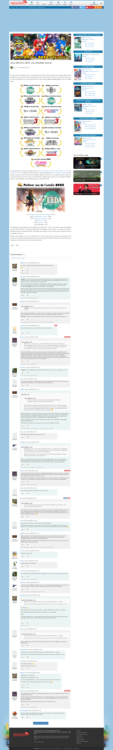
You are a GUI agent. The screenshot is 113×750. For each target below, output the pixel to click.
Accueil (12, 7)
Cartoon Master (54, 737)
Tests (37, 4)
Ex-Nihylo (22, 325)
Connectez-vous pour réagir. (18, 258)
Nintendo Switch (23, 7)
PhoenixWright (24, 649)
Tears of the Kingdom (43, 170)
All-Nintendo (50, 748)
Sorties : (84, 41)
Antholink (22, 276)
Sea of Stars (66, 170)
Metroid (57, 736)
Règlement (78, 743)
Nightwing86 (23, 710)
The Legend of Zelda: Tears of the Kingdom (40, 214)
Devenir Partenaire (43, 748)
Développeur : (86, 39)
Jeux (70, 4)
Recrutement (79, 736)
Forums (58, 4)
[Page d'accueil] (21, 734)
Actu (31, 4)
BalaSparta (23, 262)
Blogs (65, 4)
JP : (86, 46)
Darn (21, 431)
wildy (21, 378)
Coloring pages (76, 748)
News (17, 7)
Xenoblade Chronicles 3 (16, 172)
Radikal (22, 337)
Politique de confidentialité (82, 741)
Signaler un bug (79, 737)
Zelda (46, 736)
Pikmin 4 (41, 220)
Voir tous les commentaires (40, 723)
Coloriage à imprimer (67, 748)
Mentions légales (80, 739)
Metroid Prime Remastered (41, 218)
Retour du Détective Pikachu (58, 172)
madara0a (22, 442)
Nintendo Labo (61, 737)
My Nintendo (47, 737)
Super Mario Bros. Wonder (56, 170)
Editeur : (84, 37)
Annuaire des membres (81, 732)
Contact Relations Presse (82, 734)
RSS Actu (36, 741)
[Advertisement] (56, 20)
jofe (16, 67)
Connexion (93, 4)
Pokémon (53, 736)
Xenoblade (62, 736)
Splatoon (67, 736)
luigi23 (22, 560)
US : (86, 44)
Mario (49, 736)
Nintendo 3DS (37, 737)
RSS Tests (41, 741)
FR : (86, 43)
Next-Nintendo (57, 748)
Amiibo (42, 737)
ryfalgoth (22, 301)
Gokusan (22, 550)
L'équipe (78, 730)
